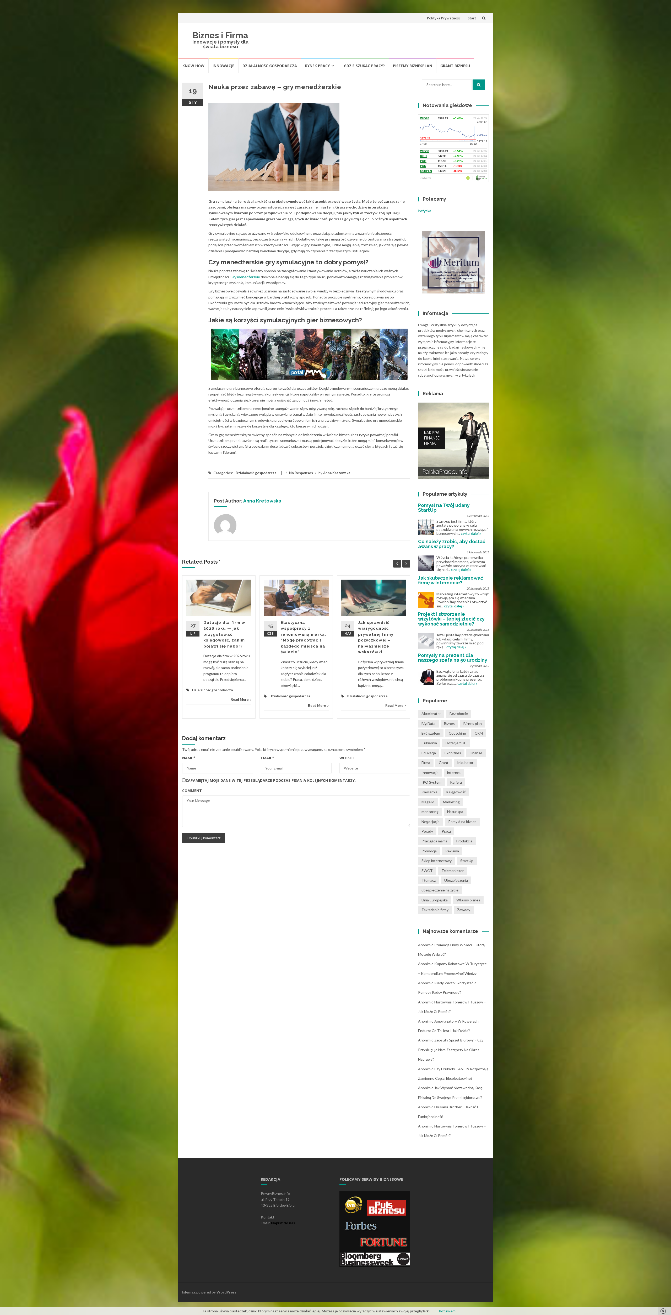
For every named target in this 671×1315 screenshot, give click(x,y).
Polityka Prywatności (444, 18)
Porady (427, 831)
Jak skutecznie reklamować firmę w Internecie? (450, 580)
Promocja (429, 851)
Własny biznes (468, 900)
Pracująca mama (434, 841)
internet (454, 772)
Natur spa (455, 811)
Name (188, 757)
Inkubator (465, 762)
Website (347, 757)
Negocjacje (430, 821)
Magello (427, 802)
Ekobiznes (453, 753)
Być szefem (430, 733)
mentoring (430, 811)
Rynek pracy (317, 65)
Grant (443, 762)
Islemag (189, 1292)
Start (472, 18)
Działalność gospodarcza (269, 65)
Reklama (452, 851)
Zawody (463, 909)
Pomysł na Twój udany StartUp (444, 508)
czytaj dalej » (471, 533)
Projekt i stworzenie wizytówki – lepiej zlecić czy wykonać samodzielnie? (451, 618)
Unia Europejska (434, 900)
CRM (479, 733)
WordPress (226, 1292)
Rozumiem (447, 1311)
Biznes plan (472, 723)
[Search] (479, 84)
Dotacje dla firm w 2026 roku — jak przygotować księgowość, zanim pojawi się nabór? (224, 634)
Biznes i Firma (220, 35)
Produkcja (464, 841)
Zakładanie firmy (434, 909)
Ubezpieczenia (456, 880)
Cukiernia (429, 743)
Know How (193, 65)
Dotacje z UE (456, 743)
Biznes (449, 723)
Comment (192, 790)
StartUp (466, 860)
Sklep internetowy (436, 860)
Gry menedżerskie (245, 277)
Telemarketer (452, 870)
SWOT (427, 870)
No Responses (301, 473)
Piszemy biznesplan (412, 65)
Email (267, 757)
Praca (446, 831)
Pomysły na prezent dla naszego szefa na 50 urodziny (452, 658)
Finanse (476, 753)
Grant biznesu (455, 65)
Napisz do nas (283, 1223)
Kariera (456, 782)
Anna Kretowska (336, 473)
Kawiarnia (429, 792)
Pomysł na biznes (462, 821)
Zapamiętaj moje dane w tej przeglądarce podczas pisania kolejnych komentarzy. (271, 780)
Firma (425, 762)
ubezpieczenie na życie (439, 890)
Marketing (451, 802)
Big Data (428, 723)
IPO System (431, 782)
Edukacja (428, 753)
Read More (240, 699)
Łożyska (424, 211)
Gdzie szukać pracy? (364, 65)
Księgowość (456, 792)
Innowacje (223, 65)
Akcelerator (431, 713)
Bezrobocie (459, 713)
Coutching (457, 733)
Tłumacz (428, 880)
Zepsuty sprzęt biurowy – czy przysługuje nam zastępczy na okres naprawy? (450, 1049)
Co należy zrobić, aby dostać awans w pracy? (451, 544)
